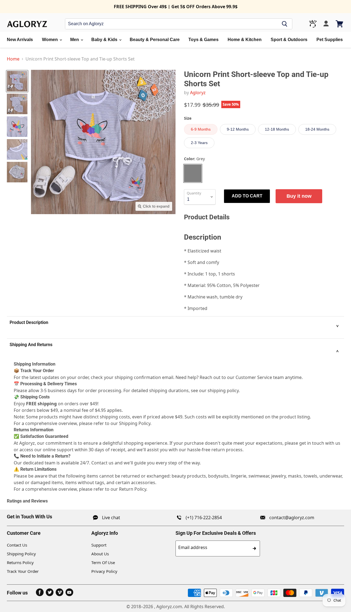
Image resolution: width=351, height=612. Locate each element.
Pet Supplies (329, 39)
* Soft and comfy (201, 262)
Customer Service (254, 377)
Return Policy (132, 489)
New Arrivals (20, 39)
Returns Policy (20, 562)
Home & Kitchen (245, 39)
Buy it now (299, 196)
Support (98, 545)
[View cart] (340, 24)
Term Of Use (103, 562)
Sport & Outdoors (289, 39)
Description (202, 237)
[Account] (326, 24)
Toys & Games (203, 39)
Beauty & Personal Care (155, 39)
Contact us (102, 463)
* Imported (195, 308)
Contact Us (17, 545)
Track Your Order (23, 571)
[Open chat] (313, 24)
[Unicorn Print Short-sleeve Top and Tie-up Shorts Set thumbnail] (17, 81)
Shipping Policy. (135, 423)
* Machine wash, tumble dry (213, 297)
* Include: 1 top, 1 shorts (209, 274)
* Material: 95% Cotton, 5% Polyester (222, 285)
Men (75, 39)
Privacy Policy (104, 571)
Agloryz (198, 93)
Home (13, 59)
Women (50, 39)
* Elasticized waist (202, 251)
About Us (100, 553)
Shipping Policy (21, 553)
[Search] (284, 24)
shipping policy (223, 390)
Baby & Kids (104, 39)
